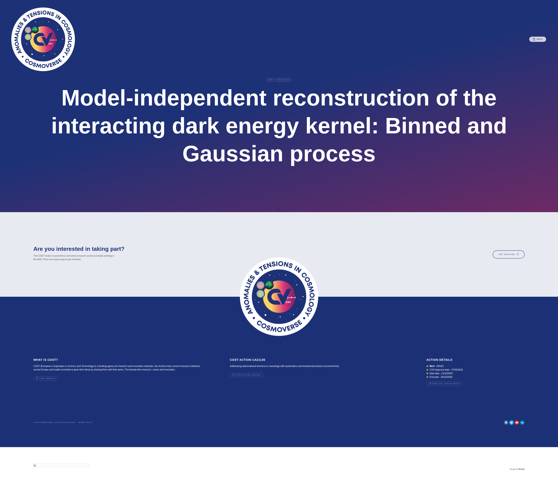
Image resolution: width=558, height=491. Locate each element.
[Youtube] (517, 422)
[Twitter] (511, 422)
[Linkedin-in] (522, 422)
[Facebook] (506, 422)
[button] (537, 39)
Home (270, 80)
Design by (517, 469)
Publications (283, 80)
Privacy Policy (85, 422)
